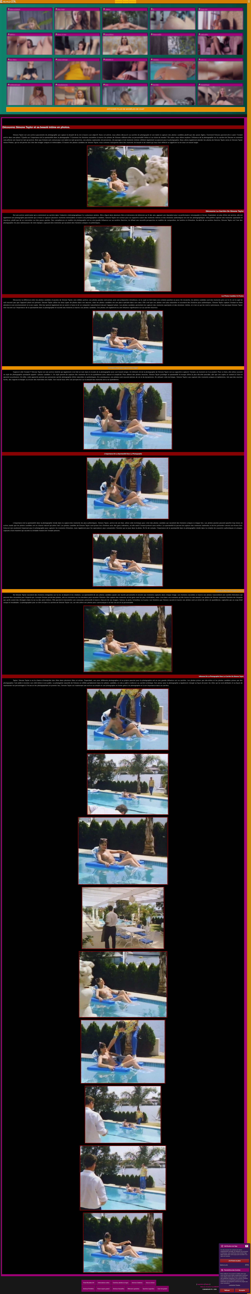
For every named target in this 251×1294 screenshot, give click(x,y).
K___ (154, 9)
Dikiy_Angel (61, 9)
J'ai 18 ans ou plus (234, 1261)
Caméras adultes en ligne (120, 1282)
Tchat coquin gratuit (103, 1288)
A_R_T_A (203, 59)
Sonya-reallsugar (62, 59)
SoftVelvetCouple (15, 85)
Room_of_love (61, 34)
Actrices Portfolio (88, 1288)
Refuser (227, 1290)
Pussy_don (204, 9)
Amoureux (132, 1)
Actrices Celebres (137, 1282)
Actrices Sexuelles (118, 1288)
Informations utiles (103, 1282)
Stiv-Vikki (156, 85)
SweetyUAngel (205, 85)
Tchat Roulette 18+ (88, 1282)
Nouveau (125, 1)
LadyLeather (204, 34)
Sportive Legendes (148, 1288)
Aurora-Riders (109, 34)
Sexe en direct (150, 1282)
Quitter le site (224, 1265)
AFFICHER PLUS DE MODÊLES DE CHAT (125, 109)
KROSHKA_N (109, 59)
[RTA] (247, 1265)
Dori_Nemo (13, 59)
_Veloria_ (108, 9)
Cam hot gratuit (162, 1288)
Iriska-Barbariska (62, 85)
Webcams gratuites (133, 1288)
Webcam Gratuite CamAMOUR (209, 1287)
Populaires (118, 1)
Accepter (242, 1290)
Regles (207, 1284)
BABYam (12, 34)
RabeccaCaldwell (15, 9)
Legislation (200, 1284)
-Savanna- (156, 59)
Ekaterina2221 (157, 34)
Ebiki (106, 85)
